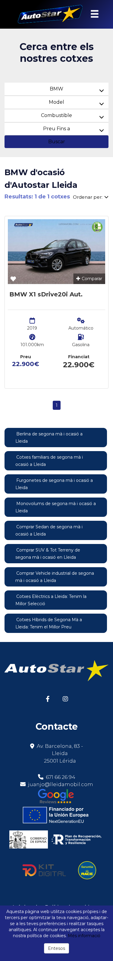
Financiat (78, 356)
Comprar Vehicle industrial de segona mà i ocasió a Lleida (54, 577)
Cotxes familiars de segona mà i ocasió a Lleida (49, 460)
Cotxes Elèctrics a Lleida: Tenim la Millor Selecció (50, 600)
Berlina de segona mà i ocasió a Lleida (49, 437)
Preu (25, 356)
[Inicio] (46, 14)
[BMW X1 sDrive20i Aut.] (56, 251)
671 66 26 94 (60, 777)
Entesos (56, 948)
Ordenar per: (87, 197)
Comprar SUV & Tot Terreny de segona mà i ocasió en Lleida (47, 553)
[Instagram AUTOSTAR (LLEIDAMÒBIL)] (65, 698)
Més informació (84, 935)
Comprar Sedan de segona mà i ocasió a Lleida (49, 530)
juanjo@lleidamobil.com (60, 784)
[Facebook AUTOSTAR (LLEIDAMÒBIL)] (47, 698)
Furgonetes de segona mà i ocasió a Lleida (54, 484)
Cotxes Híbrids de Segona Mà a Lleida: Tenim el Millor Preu (48, 623)
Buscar (56, 141)
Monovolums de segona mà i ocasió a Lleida (55, 507)
